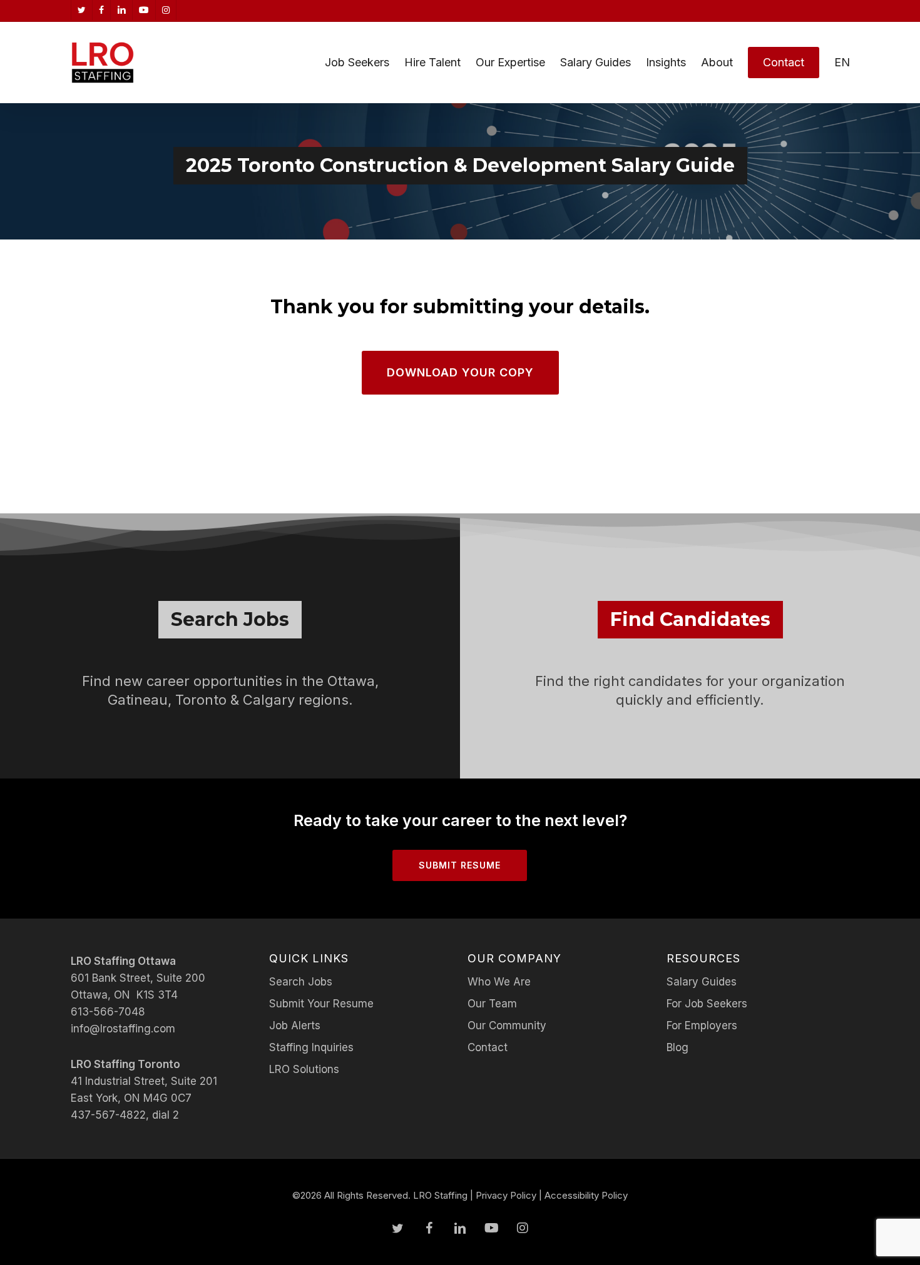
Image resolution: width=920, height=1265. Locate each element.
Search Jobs (300, 981)
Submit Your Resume (321, 1003)
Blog (677, 1047)
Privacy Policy (506, 1195)
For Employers (702, 1025)
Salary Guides (702, 981)
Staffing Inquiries (311, 1047)
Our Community (507, 1025)
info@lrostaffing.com (123, 1028)
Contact (488, 1047)
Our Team (492, 1003)
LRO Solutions (304, 1069)
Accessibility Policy (586, 1195)
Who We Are (499, 981)
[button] (460, 373)
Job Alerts (294, 1025)
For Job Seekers (707, 1003)
